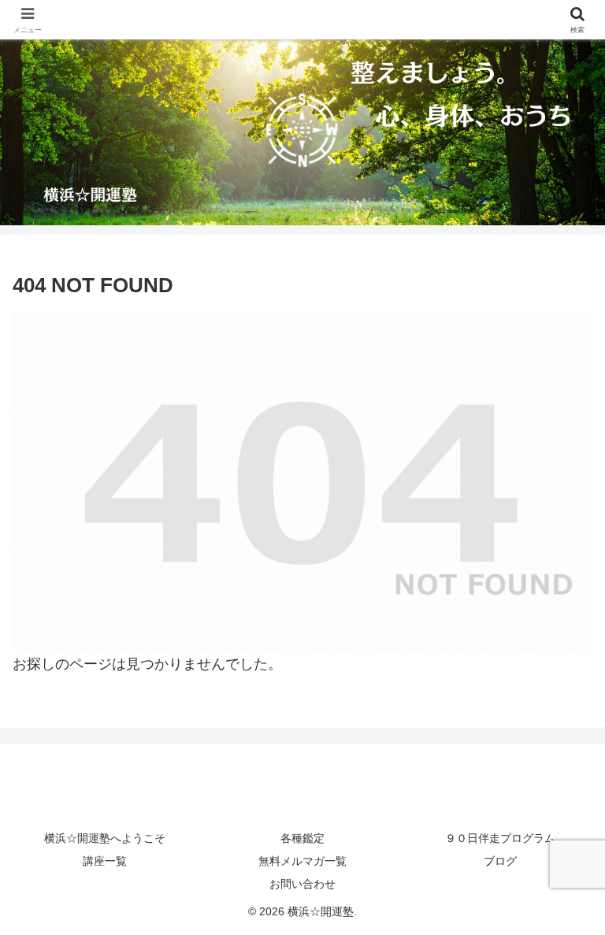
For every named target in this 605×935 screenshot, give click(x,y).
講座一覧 (105, 861)
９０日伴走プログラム (500, 838)
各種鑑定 (302, 838)
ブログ (500, 861)
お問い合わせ (302, 883)
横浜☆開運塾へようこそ (104, 838)
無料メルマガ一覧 (302, 861)
